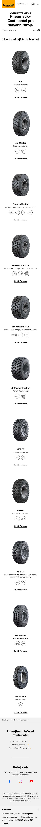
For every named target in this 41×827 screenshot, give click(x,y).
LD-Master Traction (20, 388)
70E (20, 82)
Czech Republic (21, 4)
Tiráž (22, 794)
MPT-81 (20, 510)
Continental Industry (18, 745)
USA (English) (23, 820)
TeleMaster (20, 697)
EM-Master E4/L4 (20, 327)
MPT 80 (20, 449)
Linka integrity (8, 794)
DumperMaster (20, 204)
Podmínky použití (31, 794)
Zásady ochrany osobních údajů (15, 796)
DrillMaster (20, 143)
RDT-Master (20, 635)
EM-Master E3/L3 (20, 265)
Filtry (34, 30)
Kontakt (17, 794)
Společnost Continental (18, 741)
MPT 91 (20, 572)
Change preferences (9, 30)
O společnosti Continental (18, 748)
